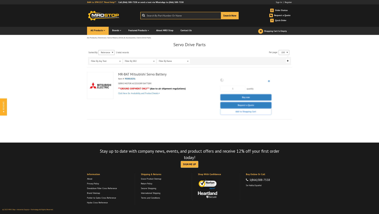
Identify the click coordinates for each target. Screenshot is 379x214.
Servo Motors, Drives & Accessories (121, 38)
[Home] (105, 15)
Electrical (102, 38)
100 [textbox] (283, 52)
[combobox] (189, 15)
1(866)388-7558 (259, 180)
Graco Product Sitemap (151, 178)
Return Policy (146, 183)
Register (288, 2)
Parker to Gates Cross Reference (101, 197)
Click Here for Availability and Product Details (138, 93)
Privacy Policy (93, 183)
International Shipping (150, 193)
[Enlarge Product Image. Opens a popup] (110, 95)
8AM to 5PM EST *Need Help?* (101, 2)
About (89, 178)
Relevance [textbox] (105, 52)
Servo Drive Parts (144, 38)
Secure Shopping (148, 188)
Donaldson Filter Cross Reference (102, 188)
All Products (92, 38)
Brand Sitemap (93, 193)
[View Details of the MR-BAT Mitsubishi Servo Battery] (100, 85)
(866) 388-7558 (129, 2)
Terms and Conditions (150, 197)
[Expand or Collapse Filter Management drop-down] (288, 61)
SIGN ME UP (189, 164)
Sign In (279, 2)
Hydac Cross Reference (97, 202)
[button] (3, 107)
